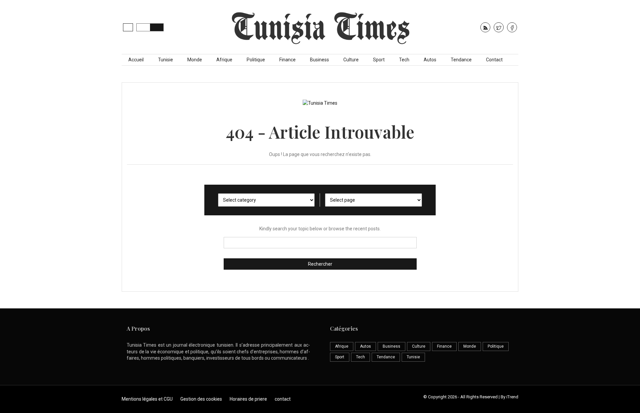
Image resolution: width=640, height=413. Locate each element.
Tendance (461, 59)
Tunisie (165, 59)
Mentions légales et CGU (147, 399)
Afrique (224, 59)
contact (283, 399)
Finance (287, 59)
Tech (404, 59)
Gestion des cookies (201, 399)
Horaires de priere (248, 399)
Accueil (136, 59)
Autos (430, 59)
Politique (256, 59)
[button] (128, 27)
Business (319, 59)
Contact (494, 59)
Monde (194, 59)
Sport (379, 59)
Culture (351, 59)
